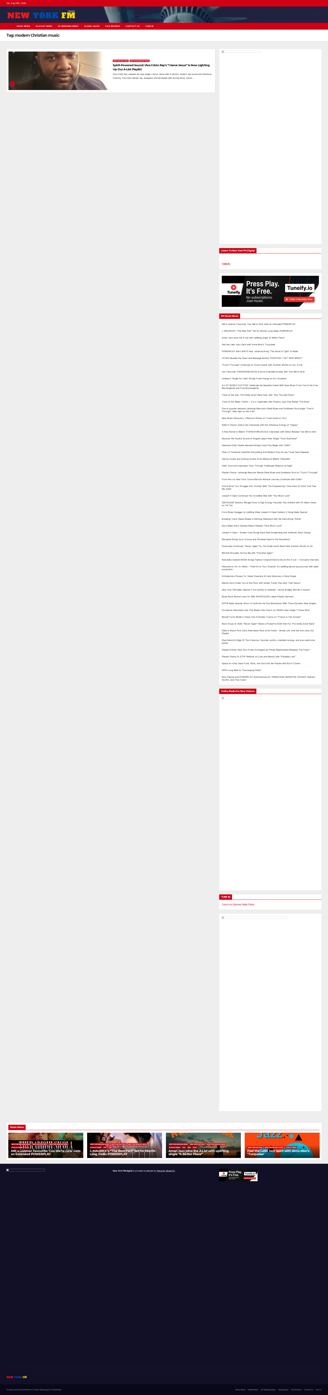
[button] (315, 26)
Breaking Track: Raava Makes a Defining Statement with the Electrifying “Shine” (261, 519)
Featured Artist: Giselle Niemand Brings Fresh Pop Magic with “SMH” (256, 445)
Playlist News (44, 26)
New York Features (121, 61)
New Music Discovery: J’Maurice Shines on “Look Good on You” (254, 418)
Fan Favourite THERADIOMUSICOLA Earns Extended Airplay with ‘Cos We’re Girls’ (263, 371)
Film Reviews (112, 26)
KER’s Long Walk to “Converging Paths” (241, 670)
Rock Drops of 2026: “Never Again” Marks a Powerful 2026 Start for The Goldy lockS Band (268, 623)
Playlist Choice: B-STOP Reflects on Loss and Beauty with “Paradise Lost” (258, 656)
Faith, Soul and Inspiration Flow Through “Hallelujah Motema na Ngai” (257, 465)
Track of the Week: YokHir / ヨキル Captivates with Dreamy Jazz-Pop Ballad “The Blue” (266, 401)
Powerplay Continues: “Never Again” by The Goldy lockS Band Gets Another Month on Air (267, 546)
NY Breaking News (68, 26)
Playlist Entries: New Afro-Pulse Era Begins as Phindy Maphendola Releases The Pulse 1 (266, 650)
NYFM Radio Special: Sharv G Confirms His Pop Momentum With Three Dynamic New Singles (269, 603)
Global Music (92, 26)
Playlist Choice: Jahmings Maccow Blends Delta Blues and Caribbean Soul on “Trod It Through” (270, 472)
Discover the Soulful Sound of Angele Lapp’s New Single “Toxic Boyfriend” (259, 438)
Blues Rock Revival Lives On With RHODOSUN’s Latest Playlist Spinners (258, 596)
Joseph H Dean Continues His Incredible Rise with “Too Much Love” (256, 495)
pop (105, 1147)
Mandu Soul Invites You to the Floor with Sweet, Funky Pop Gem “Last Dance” (261, 583)
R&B (110, 1147)
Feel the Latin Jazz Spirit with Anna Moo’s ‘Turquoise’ (249, 344)
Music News (23, 26)
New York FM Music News (139, 61)
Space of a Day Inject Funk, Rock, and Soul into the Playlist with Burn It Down (261, 663)
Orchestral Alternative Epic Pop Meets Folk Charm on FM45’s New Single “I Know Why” (266, 610)
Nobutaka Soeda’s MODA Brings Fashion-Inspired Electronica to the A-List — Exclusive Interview (270, 559)
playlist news (17, 1147)
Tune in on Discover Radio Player (238, 904)
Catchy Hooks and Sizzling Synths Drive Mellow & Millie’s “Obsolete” (256, 459)
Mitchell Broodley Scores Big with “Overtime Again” (247, 553)
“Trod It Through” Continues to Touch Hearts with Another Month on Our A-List (262, 365)
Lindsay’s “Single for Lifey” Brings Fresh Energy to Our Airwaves (254, 378)
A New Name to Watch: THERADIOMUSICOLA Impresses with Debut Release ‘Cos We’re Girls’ (269, 431)
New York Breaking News (21, 1144)
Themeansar (56, 1390)
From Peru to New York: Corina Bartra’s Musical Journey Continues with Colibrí (262, 479)
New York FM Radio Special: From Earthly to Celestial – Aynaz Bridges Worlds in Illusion (266, 589)
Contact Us (133, 26)
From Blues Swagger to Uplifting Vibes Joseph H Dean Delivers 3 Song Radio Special (264, 512)
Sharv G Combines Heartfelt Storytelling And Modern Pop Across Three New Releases (265, 452)
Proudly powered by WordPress (19, 1390)
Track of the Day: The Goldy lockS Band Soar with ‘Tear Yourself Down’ (258, 395)
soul (195, 1147)
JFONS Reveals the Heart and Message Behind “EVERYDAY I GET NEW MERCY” (262, 358)
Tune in (149, 26)
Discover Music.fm (166, 1171)
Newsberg (44, 1390)
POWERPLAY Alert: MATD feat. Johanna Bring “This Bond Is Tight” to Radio (260, 351)
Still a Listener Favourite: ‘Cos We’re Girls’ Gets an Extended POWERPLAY (259, 324)
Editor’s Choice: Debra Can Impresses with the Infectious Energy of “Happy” (260, 425)
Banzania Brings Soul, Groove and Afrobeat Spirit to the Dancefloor (256, 539)
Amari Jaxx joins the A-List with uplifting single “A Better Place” (253, 337)
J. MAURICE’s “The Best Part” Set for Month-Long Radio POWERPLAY (257, 331)
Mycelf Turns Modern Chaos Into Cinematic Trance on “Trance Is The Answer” (261, 617)
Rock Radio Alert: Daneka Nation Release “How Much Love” (252, 525)
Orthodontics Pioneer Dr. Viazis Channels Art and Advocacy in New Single (259, 576)
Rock (27, 1147)
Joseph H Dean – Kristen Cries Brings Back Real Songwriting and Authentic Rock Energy (266, 532)
